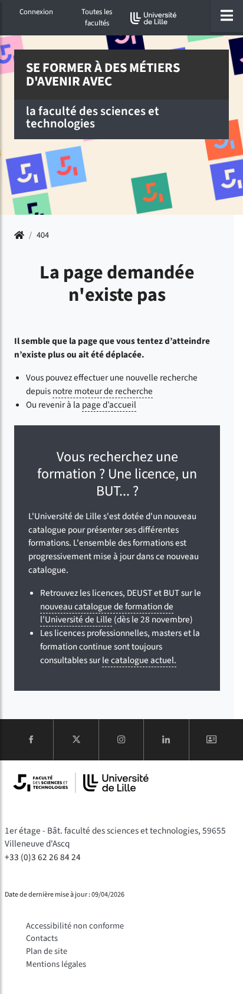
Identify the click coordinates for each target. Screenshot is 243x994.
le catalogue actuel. (139, 660)
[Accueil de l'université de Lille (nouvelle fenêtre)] (153, 18)
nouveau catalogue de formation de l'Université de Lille (106, 613)
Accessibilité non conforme (75, 926)
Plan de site (46, 951)
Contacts (42, 938)
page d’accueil (109, 404)
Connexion (36, 11)
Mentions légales (56, 964)
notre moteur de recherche (102, 391)
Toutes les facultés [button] (96, 17)
